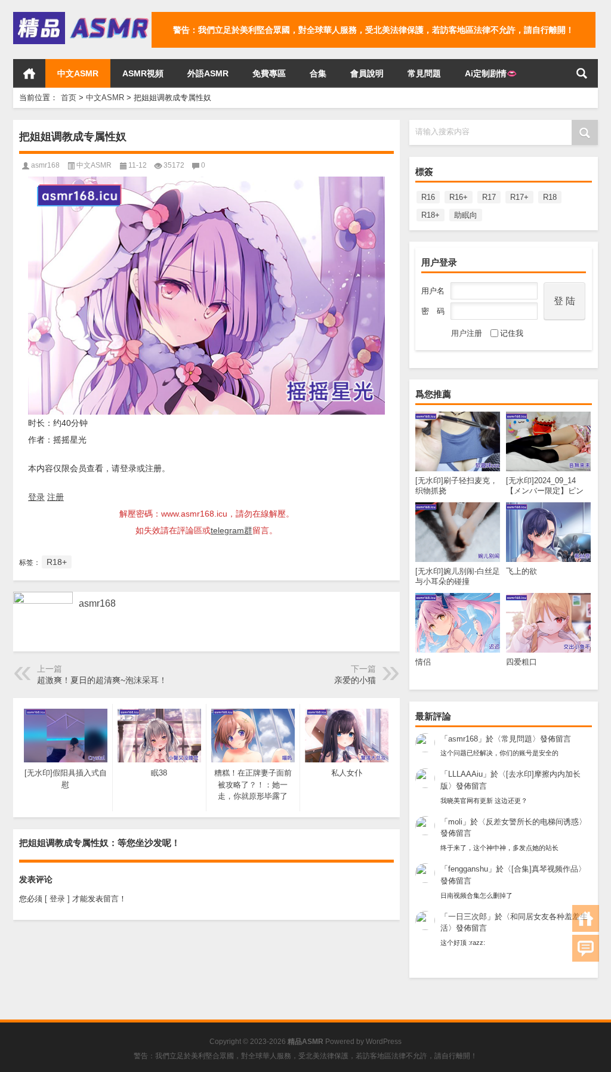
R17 (489, 197)
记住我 (511, 333)
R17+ (519, 197)
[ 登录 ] (57, 898)
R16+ (458, 197)
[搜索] (582, 73)
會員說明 (367, 73)
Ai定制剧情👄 (491, 73)
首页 (29, 73)
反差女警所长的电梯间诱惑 (532, 821)
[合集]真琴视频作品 (544, 868)
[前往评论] (585, 948)
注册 (55, 497)
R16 (428, 197)
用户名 (433, 290)
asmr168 (463, 738)
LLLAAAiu (465, 774)
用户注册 (466, 333)
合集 (318, 73)
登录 (36, 497)
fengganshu (468, 868)
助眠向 (465, 215)
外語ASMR (208, 73)
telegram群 (231, 530)
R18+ (430, 215)
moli (455, 821)
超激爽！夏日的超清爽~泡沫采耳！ (102, 680)
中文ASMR (77, 73)
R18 (550, 197)
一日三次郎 (467, 916)
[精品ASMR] (82, 15)
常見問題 (424, 73)
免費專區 (269, 73)
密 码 (433, 311)
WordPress (384, 1041)
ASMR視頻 (142, 73)
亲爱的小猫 (355, 680)
